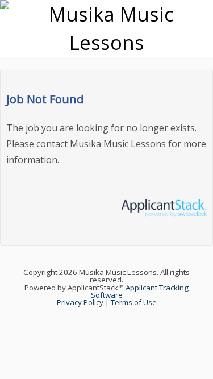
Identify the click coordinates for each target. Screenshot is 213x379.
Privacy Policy (80, 302)
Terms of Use (134, 302)
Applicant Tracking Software (140, 291)
